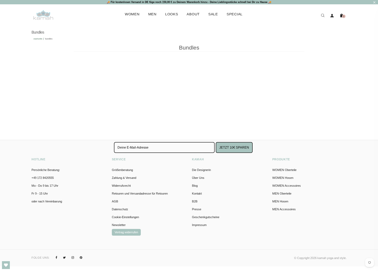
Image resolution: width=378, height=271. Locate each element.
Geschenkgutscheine (205, 217)
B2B (194, 201)
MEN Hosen (280, 201)
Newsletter (119, 225)
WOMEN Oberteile (284, 170)
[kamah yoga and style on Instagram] (72, 257)
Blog (195, 185)
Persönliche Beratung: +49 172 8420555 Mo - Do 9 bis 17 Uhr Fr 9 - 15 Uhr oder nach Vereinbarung (47, 185)
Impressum (199, 225)
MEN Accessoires (284, 209)
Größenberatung (122, 170)
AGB (115, 201)
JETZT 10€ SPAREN (234, 147)
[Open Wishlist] (6, 265)
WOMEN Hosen (282, 177)
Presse (196, 209)
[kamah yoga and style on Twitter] (64, 257)
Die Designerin (201, 170)
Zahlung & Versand (124, 177)
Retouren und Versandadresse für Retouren (140, 193)
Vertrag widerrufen (126, 232)
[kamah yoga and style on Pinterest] (81, 257)
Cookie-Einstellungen (125, 217)
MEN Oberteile (281, 193)
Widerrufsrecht (121, 185)
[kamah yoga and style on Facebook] (56, 257)
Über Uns (198, 177)
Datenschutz (120, 209)
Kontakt (197, 193)
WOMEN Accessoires (286, 185)
